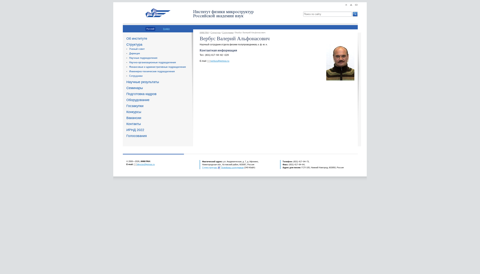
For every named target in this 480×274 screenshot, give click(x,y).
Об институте (136, 38)
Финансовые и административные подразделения (157, 67)
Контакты (133, 124)
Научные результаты (142, 82)
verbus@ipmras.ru (220, 61)
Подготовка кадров (141, 94)
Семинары (134, 88)
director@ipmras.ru (146, 164)
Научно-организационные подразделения (152, 62)
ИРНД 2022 (135, 130)
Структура (134, 44)
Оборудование (137, 100)
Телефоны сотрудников (232, 167)
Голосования (136, 136)
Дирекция (134, 53)
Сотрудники (135, 75)
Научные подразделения (143, 58)
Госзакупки (134, 106)
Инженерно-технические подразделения (152, 71)
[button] (355, 14)
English (166, 29)
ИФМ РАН (204, 32)
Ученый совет (137, 49)
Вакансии (133, 118)
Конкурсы (133, 112)
